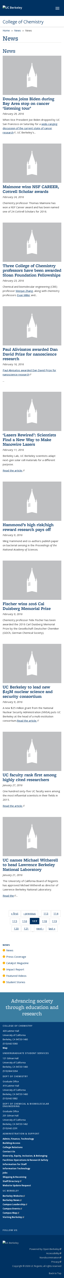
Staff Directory (12, 1181)
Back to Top (55, 1273)
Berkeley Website (14, 1195)
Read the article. (14, 470)
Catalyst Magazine (17, 963)
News (17, 30)
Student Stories (15, 982)
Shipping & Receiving (14, 1176)
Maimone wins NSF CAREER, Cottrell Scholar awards (31, 189)
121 (27, 929)
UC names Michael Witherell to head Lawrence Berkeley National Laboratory (30, 864)
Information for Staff (14, 1164)
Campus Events (12, 1208)
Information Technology (16, 1168)
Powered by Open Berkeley (45, 1249)
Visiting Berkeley (13, 1217)
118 (45, 921)
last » (53, 928)
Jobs (5, 1172)
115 (15, 921)
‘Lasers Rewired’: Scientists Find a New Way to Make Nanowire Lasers (29, 439)
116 (25, 921)
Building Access (11, 1143)
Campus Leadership (15, 1204)
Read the (9, 895)
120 (17, 929)
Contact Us (9, 1151)
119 (55, 921)
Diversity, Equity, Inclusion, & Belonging (25, 1155)
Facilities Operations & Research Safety (25, 1159)
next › (41, 928)
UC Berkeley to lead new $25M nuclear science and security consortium (28, 691)
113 (47, 914)
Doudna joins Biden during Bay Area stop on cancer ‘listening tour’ (28, 103)
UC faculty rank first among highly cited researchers (29, 777)
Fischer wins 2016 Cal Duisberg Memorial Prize (27, 606)
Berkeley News (12, 1200)
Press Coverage (16, 956)
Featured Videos (16, 975)
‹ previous (30, 913)
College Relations (13, 1147)
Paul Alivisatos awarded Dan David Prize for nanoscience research (30, 354)
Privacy (56, 1261)
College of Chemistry (23, 22)
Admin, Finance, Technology (18, 1138)
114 (57, 914)
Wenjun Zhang (24, 291)
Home (6, 30)
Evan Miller (23, 295)
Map (5, 1047)
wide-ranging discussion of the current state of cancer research (30, 128)
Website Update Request (17, 1185)
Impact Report (15, 969)
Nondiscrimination (50, 1257)
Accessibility (53, 1253)
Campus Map (11, 1212)
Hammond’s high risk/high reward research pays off (28, 527)
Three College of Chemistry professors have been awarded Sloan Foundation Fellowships (32, 270)
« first (16, 913)
